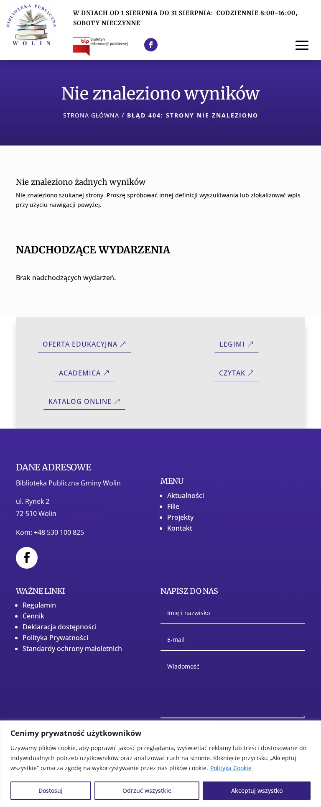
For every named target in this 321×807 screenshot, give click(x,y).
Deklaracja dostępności (60, 626)
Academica (80, 373)
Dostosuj (50, 790)
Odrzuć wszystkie (146, 790)
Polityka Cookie (231, 768)
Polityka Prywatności (55, 637)
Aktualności (185, 495)
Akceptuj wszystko (257, 790)
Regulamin (39, 605)
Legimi (232, 344)
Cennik (33, 616)
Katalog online (80, 401)
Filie (173, 506)
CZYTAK (232, 373)
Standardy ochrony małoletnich (72, 648)
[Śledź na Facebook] (151, 44)
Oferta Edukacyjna (80, 344)
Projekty (180, 517)
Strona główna (91, 115)
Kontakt (179, 528)
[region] (160, 763)
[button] (302, 44)
